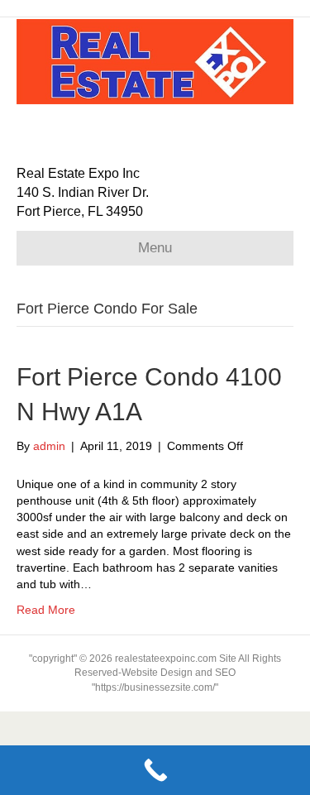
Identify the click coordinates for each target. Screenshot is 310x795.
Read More (46, 609)
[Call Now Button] (155, 770)
